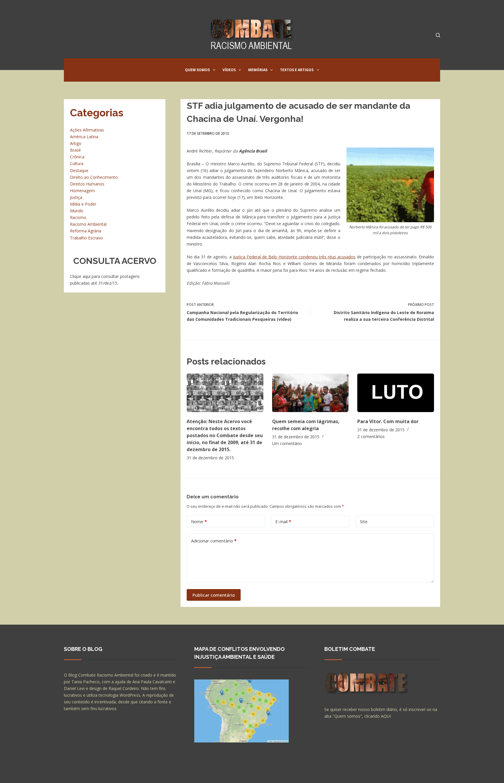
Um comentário (287, 443)
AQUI (386, 716)
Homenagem (82, 190)
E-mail (283, 521)
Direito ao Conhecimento (94, 177)
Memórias (257, 69)
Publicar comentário (213, 595)
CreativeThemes (166, 773)
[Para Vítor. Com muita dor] (395, 393)
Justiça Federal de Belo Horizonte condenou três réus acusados (294, 257)
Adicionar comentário (214, 541)
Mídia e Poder (83, 204)
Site (364, 521)
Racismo (78, 217)
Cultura (76, 163)
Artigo (75, 143)
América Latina (84, 136)
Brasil (75, 150)
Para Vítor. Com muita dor (388, 421)
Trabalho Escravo (86, 238)
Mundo (76, 210)
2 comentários (371, 436)
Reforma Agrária (85, 231)
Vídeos (229, 69)
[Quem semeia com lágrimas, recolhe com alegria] (310, 393)
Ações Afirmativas (87, 130)
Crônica (77, 157)
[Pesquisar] (438, 35)
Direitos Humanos (87, 184)
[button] (214, 69)
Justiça (76, 197)
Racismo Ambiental (88, 224)
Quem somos (197, 69)
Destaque (79, 170)
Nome (199, 521)
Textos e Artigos (297, 69)
